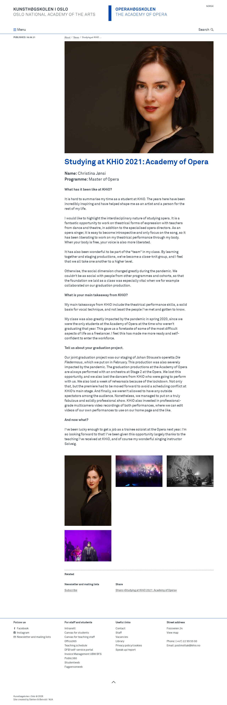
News (76, 37)
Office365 (71, 641)
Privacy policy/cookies (129, 645)
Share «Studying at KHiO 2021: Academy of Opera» (146, 590)
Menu (21, 29)
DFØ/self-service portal (79, 649)
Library (120, 641)
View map (172, 632)
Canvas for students (77, 632)
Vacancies (122, 637)
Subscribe (71, 590)
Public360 (71, 658)
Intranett (70, 628)
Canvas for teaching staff (80, 637)
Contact (120, 628)
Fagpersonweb (74, 667)
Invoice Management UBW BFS (83, 654)
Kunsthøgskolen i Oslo (24, 696)
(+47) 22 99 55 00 (186, 641)
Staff (119, 632)
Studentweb (72, 662)
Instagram (23, 632)
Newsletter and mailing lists (34, 637)
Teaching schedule (76, 645)
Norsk (210, 6)
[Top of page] (113, 682)
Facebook (23, 628)
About (67, 37)
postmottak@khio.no (187, 645)
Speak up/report (126, 649)
